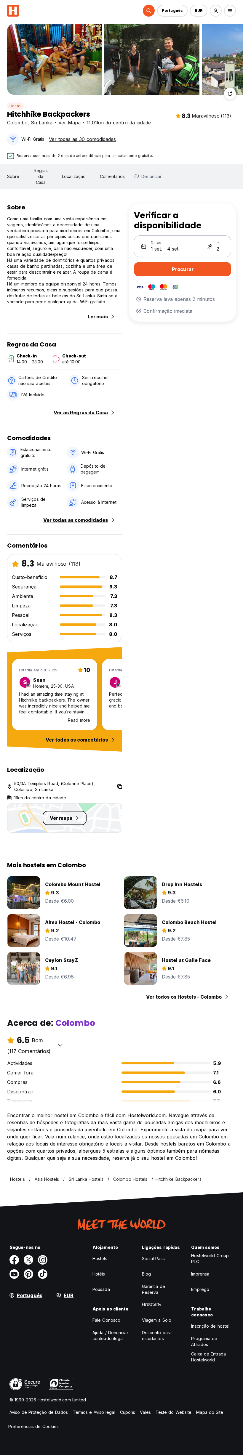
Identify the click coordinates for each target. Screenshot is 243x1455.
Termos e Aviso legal (94, 1412)
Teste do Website (174, 1412)
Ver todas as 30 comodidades (82, 139)
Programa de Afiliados (204, 1341)
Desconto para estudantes (157, 1335)
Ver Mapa (69, 123)
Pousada (101, 1289)
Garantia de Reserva (153, 1289)
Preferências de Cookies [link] (33, 1426)
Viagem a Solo (156, 1320)
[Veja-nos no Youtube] (14, 1274)
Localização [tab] (74, 176)
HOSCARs (152, 1304)
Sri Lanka (41, 123)
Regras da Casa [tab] (41, 176)
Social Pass (153, 1258)
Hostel (15, 106)
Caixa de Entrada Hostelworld (208, 1356)
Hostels (99, 1258)
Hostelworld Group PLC (210, 1258)
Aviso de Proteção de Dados (38, 1412)
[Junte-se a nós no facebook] (14, 1260)
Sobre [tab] (13, 176)
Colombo (17, 123)
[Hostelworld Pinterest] (28, 1274)
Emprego (200, 1289)
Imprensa (200, 1273)
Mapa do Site (209, 1412)
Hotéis (98, 1273)
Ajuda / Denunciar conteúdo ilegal (110, 1335)
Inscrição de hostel (210, 1326)
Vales (145, 1412)
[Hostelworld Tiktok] (42, 1274)
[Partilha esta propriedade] (230, 94)
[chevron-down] (60, 1045)
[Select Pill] (149, 11)
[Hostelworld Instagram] (42, 1260)
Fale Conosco (106, 1320)
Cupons (127, 1412)
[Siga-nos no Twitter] (28, 1260)
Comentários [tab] (112, 176)
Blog (146, 1273)
